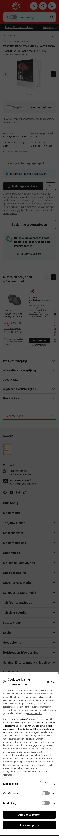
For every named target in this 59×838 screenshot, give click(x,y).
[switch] (46, 793)
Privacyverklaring (10, 771)
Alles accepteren (29, 814)
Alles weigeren (29, 825)
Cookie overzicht (28, 771)
